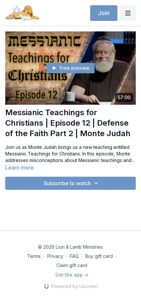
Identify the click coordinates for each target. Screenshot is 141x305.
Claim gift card (71, 265)
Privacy (55, 256)
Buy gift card (99, 256)
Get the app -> (71, 275)
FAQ (74, 256)
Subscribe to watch (67, 183)
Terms (34, 256)
